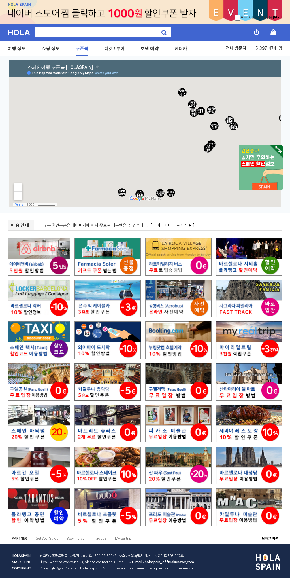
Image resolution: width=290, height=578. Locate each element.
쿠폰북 (82, 48)
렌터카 (180, 48)
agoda (101, 538)
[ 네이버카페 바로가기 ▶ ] (172, 225)
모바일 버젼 (270, 538)
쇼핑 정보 (51, 48)
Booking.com (77, 538)
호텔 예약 (149, 48)
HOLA (19, 32)
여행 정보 (17, 48)
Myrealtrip (123, 538)
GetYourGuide (46, 538)
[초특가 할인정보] (260, 168)
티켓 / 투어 (114, 48)
